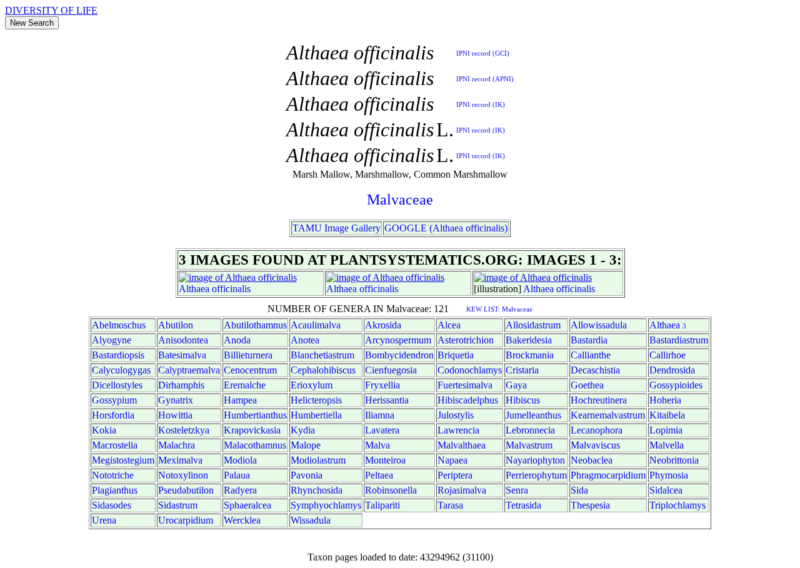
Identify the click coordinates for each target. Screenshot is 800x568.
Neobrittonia (674, 460)
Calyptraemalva (189, 370)
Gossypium (114, 400)
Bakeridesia (529, 340)
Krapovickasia (252, 430)
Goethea (587, 385)
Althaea (194, 288)
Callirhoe (667, 355)
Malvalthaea (462, 445)
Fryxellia (382, 385)
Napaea (453, 460)
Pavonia (306, 475)
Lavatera (382, 430)
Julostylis (456, 415)
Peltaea (379, 475)
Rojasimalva (462, 490)
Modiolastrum (318, 460)
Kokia (104, 430)
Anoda (237, 340)
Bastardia (589, 340)
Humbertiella (316, 415)
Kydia (303, 430)
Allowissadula (599, 325)
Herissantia (387, 400)
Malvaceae (400, 199)
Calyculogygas (121, 370)
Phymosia (668, 475)
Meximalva (180, 460)
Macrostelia (115, 445)
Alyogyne (111, 340)
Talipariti (382, 505)
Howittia (175, 415)
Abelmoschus (119, 325)
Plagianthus (115, 490)
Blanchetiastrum (322, 355)
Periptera (455, 475)
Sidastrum (178, 505)
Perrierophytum (536, 475)
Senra (517, 490)
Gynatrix (175, 400)
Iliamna (379, 415)
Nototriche (113, 475)
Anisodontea (183, 340)
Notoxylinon (183, 475)
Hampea (240, 400)
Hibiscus (523, 400)
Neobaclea (591, 460)
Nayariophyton (535, 460)
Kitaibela (667, 415)
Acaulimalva (316, 325)
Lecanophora (596, 430)
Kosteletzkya (183, 430)
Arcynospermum (398, 340)
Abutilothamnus (255, 325)
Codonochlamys (470, 370)
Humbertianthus (255, 415)
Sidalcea (665, 490)
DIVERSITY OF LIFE (51, 10)
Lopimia (665, 430)
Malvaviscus (595, 445)
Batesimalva (182, 355)
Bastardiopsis (118, 355)
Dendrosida (672, 370)
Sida (579, 490)
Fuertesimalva (465, 385)
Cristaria (522, 370)
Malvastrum (529, 445)
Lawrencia (458, 430)
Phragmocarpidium (608, 475)
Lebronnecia (530, 430)
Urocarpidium (185, 520)
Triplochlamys (677, 505)
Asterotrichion (466, 340)
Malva (377, 445)
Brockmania (530, 355)
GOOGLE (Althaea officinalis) (446, 228)
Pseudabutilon (186, 490)
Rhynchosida (316, 490)
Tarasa (450, 505)
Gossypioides (675, 385)
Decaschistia (595, 370)
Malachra (176, 445)
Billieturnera (248, 355)
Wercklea (242, 520)
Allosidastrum (533, 325)
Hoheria (665, 400)
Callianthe (591, 355)
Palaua (237, 475)
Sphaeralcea (247, 505)
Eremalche (245, 385)
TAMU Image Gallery (336, 228)
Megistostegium (123, 460)
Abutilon (175, 325)
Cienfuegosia (391, 370)
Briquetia (456, 355)
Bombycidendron (399, 355)
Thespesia (590, 505)
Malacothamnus (255, 445)
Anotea (305, 340)
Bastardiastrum (678, 340)
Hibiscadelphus (468, 400)
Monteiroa (385, 460)
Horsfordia (113, 415)
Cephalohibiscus (323, 370)
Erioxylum (311, 385)
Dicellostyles (117, 385)
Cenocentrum (250, 370)
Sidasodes (111, 505)
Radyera (240, 490)
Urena (104, 520)
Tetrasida (523, 505)
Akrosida (383, 325)
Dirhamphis (181, 385)
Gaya (516, 385)
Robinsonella (391, 490)
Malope (306, 445)
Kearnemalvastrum (608, 415)
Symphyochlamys (326, 505)
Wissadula (311, 520)
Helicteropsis (316, 400)
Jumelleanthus (533, 415)
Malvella (666, 445)
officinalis (231, 288)
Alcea (449, 325)
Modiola (240, 460)
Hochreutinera (599, 400)
